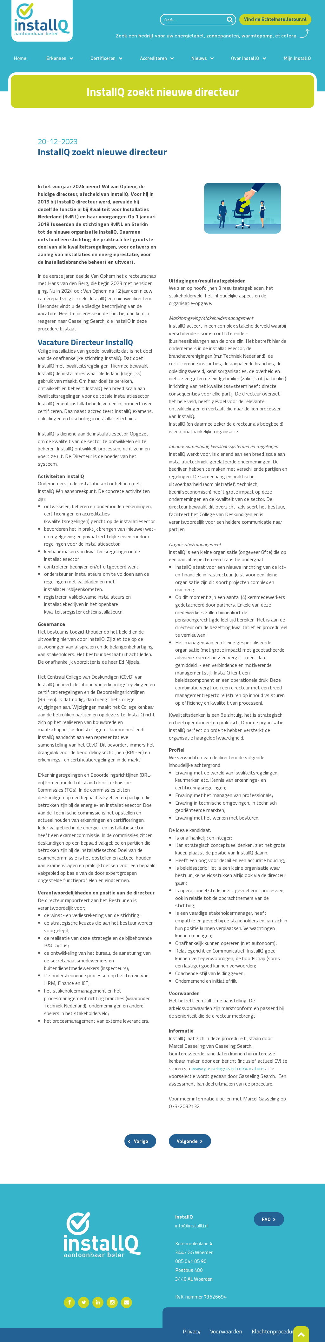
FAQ (266, 1219)
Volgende (187, 1141)
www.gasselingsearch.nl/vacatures (228, 1068)
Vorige (141, 1141)
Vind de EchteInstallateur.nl (275, 19)
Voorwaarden (226, 1331)
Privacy (192, 1331)
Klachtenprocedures (276, 1331)
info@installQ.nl (192, 1225)
